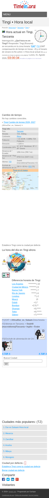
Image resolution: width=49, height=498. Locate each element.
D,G (30, 166)
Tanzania (20, 28)
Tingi (27, 28)
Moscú (15, 299)
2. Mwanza (8, 433)
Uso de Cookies (33, 495)
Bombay (15, 305)
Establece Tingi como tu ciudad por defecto (21, 466)
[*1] (38, 46)
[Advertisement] (24, 88)
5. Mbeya (7, 451)
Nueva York (17, 290)
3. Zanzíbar (8, 439)
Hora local (12, 28)
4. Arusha (7, 445)
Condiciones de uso (8, 495)
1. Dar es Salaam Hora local (15, 427)
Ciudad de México (20, 287)
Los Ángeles (17, 284)
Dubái (14, 302)
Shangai (15, 309)
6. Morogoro (8, 457)
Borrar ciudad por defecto (13, 470)
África (19, 136)
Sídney (15, 315)
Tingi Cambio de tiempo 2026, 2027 (19, 122)
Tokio (14, 312)
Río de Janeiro (18, 293)
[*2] (10, 162)
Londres (15, 296)
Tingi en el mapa (20, 170)
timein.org (12, 492)
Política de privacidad (21, 495)
